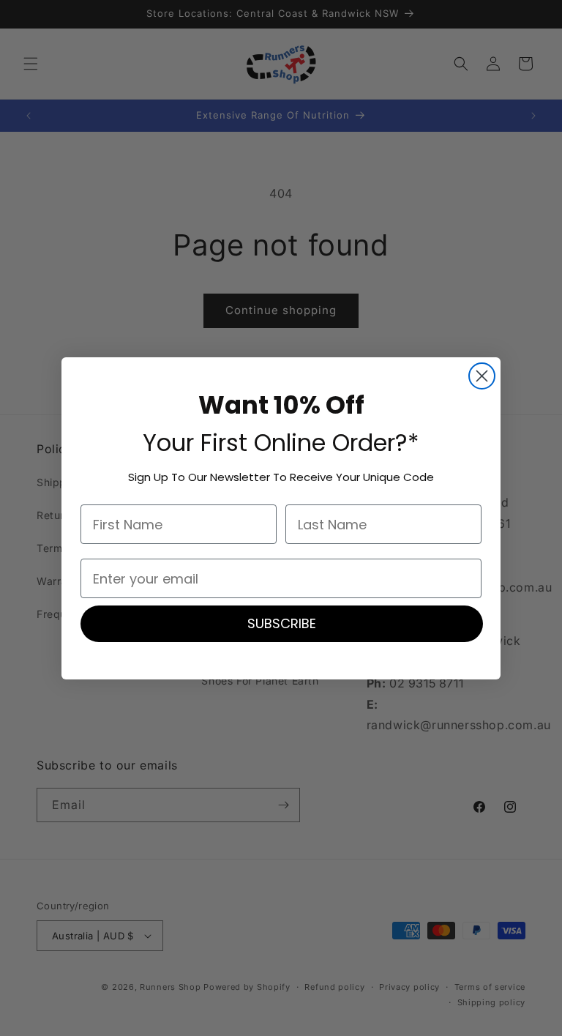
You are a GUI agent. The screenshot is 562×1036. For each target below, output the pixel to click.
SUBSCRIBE (281, 623)
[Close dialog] (482, 376)
